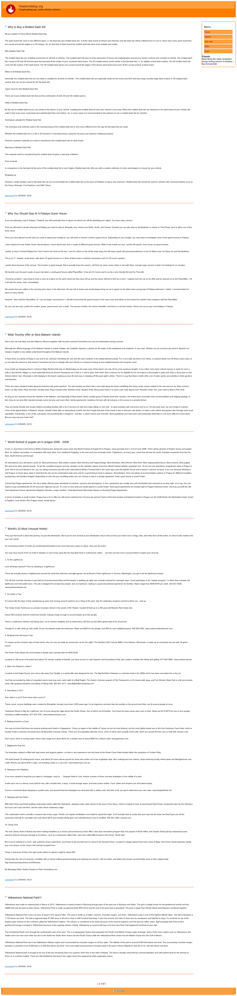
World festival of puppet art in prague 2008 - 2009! (38, 441)
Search (208, 37)
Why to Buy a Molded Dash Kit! (27, 26)
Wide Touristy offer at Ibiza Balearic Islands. (34, 334)
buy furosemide (209, 64)
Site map (209, 41)
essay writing (208, 61)
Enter (207, 51)
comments (9, 195)
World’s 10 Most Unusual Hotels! (27, 528)
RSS (207, 46)
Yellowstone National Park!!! (25, 897)
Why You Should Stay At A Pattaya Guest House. (37, 213)
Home (207, 32)
